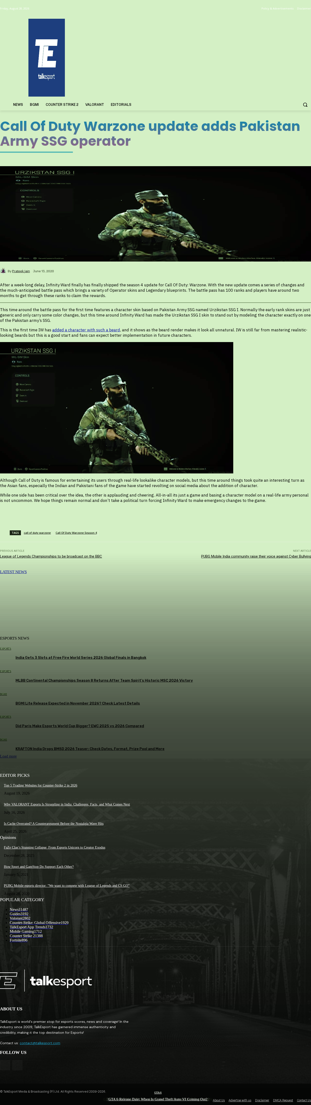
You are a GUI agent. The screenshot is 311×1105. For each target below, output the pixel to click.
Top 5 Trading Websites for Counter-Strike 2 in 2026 (40, 785)
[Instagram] (17, 1065)
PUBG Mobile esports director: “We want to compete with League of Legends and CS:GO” (67, 886)
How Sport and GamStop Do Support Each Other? (39, 867)
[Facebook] (5, 1065)
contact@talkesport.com (40, 1043)
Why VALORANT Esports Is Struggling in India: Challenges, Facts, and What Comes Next (67, 804)
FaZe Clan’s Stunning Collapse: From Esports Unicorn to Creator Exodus (54, 847)
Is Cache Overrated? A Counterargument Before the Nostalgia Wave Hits (54, 823)
